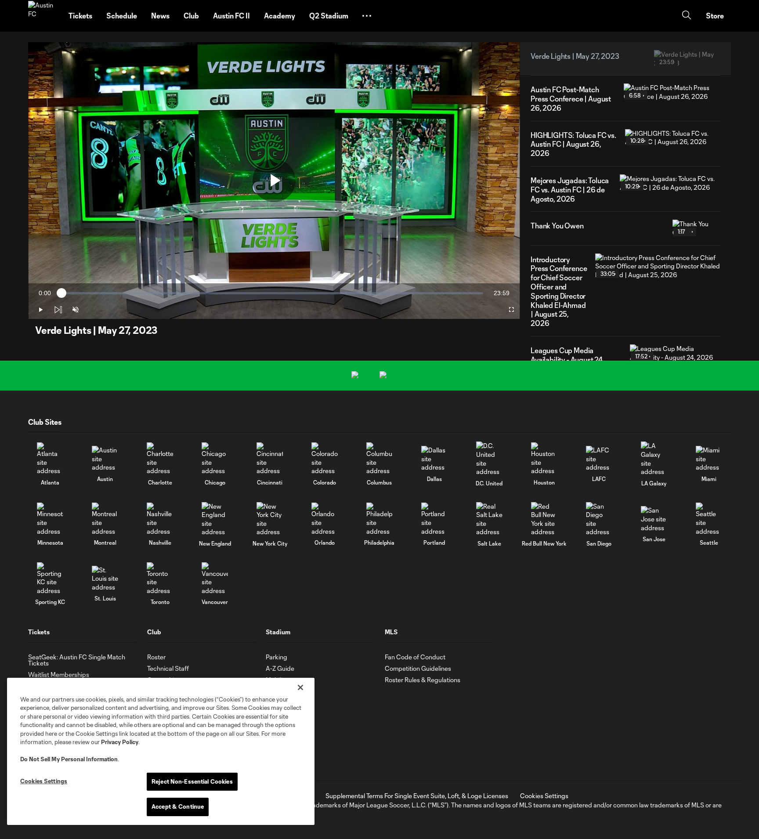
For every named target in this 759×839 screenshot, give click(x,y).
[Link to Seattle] (709, 519)
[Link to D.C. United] (489, 458)
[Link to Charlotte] (160, 458)
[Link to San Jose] (654, 519)
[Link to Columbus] (379, 458)
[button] (366, 16)
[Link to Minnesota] (50, 519)
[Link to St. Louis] (105, 579)
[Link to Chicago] (215, 458)
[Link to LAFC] (599, 459)
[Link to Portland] (434, 519)
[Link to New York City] (270, 519)
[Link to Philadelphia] (379, 519)
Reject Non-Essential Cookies (192, 781)
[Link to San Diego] (599, 519)
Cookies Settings (544, 795)
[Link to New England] (215, 519)
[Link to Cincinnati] (270, 458)
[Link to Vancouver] (215, 578)
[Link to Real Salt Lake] (489, 519)
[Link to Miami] (709, 459)
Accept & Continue (178, 806)
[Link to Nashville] (160, 519)
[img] (58, 309)
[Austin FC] (43, 16)
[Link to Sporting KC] (50, 578)
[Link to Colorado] (324, 458)
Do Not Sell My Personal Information (69, 759)
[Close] (300, 687)
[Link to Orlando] (324, 519)
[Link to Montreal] (105, 519)
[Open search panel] (686, 16)
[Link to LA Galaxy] (654, 458)
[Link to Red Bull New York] (544, 519)
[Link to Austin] (105, 459)
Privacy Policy (119, 741)
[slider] (272, 293)
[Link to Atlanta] (50, 458)
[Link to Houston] (544, 458)
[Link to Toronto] (160, 578)
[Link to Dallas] (434, 459)
